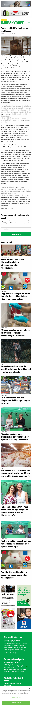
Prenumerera (16, 234)
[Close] (29, 688)
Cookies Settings (16, 697)
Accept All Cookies (16, 702)
